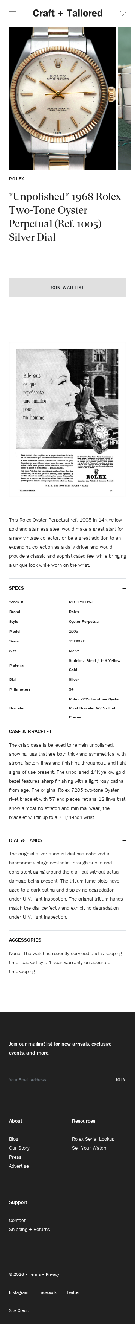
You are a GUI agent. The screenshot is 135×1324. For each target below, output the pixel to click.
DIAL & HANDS (25, 840)
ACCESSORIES (26, 939)
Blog (13, 1138)
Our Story (19, 1147)
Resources (83, 1120)
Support (18, 1202)
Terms (35, 1274)
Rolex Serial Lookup (93, 1138)
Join (121, 1079)
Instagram (19, 1292)
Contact (17, 1220)
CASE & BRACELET (30, 731)
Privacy (52, 1274)
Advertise (19, 1166)
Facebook (48, 1292)
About (15, 1120)
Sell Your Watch (89, 1147)
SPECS (16, 587)
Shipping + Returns (29, 1229)
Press (15, 1157)
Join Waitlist (67, 287)
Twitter (73, 1292)
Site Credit (19, 1310)
